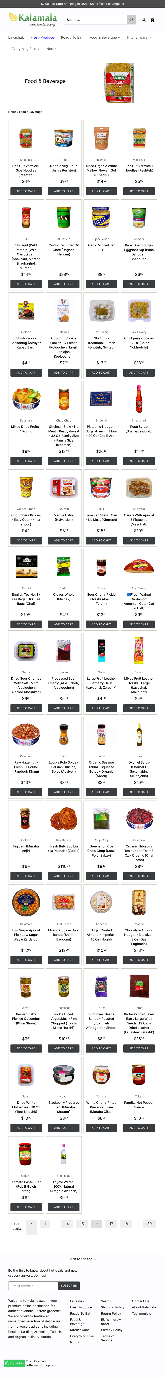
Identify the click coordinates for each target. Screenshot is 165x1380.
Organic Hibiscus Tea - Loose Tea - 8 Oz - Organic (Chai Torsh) (139, 850)
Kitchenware (79, 1330)
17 (111, 1224)
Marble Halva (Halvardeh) (64, 514)
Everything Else (82, 1336)
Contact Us (140, 1301)
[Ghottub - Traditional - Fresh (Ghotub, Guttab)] (101, 310)
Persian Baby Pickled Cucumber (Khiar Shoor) (26, 1015)
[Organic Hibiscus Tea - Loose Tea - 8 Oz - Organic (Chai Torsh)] (139, 818)
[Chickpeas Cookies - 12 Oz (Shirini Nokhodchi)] (139, 310)
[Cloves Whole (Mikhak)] (63, 567)
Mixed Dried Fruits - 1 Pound (26, 426)
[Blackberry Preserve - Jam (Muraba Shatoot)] (63, 1075)
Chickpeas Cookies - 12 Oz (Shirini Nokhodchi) (139, 339)
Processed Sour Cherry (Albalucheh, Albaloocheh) (63, 679)
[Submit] (131, 19)
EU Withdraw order (111, 1322)
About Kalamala (144, 1307)
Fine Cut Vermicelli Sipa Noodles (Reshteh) (26, 167)
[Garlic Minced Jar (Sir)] (101, 217)
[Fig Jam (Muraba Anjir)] (26, 818)
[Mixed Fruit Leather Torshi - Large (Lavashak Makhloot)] (139, 650)
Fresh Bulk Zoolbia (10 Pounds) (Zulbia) (63, 845)
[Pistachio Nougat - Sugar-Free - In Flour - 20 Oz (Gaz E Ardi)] (101, 399)
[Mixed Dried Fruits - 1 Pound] (26, 399)
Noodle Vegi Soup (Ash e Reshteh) (63, 165)
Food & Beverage (77, 1322)
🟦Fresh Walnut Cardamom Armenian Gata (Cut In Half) (139, 598)
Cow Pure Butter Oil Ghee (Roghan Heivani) (64, 246)
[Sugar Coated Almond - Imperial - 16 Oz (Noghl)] (101, 902)
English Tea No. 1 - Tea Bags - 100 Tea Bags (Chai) (26, 596)
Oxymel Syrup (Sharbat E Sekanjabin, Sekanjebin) (139, 766)
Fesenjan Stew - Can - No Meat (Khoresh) (101, 514)
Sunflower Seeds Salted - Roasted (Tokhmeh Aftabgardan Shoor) (101, 1018)
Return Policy (111, 1313)
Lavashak (77, 1301)
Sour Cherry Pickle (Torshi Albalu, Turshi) (101, 596)
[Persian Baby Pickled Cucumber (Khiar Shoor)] (26, 986)
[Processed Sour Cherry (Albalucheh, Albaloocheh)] (63, 650)
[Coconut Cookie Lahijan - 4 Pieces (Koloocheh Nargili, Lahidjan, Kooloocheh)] (63, 310)
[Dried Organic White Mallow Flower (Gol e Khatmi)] (101, 138)
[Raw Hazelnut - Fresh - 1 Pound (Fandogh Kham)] (26, 734)
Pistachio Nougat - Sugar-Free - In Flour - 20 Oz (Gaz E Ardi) (101, 428)
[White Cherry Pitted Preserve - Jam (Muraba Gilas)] (101, 1075)
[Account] (143, 19)
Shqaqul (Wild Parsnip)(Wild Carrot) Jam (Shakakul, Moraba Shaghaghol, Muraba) (26, 253)
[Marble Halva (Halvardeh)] (63, 487)
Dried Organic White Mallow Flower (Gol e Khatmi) (101, 167)
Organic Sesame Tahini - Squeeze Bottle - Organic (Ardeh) (101, 766)
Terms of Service (107, 1338)
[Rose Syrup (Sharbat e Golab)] (139, 399)
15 (82, 1224)
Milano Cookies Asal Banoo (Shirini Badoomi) (63, 931)
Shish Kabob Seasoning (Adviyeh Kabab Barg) (26, 339)
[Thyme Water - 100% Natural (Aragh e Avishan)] (63, 1154)
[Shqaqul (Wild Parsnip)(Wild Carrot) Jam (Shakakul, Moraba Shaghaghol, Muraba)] (26, 217)
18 (126, 1224)
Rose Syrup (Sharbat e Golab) (139, 426)
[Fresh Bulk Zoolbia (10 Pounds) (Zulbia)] (63, 818)
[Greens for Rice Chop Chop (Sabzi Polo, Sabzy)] (101, 818)
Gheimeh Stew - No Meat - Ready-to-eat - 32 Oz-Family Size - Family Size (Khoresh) (63, 433)
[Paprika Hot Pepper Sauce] (139, 1075)
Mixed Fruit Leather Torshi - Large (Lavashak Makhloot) (139, 682)
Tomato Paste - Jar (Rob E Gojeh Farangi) (26, 1183)
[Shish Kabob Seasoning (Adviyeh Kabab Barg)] (26, 310)
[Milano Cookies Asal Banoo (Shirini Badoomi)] (63, 902)
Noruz (74, 1342)
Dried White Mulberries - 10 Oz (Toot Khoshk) (26, 1104)
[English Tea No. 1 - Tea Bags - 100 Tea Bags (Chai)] (26, 567)
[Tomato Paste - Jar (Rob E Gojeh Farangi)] (26, 1154)
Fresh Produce (81, 1307)
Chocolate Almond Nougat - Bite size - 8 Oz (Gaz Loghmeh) (139, 934)
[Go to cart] (152, 19)
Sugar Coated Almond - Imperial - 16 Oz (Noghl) (101, 931)
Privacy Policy (112, 1330)
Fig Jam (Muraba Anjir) (26, 845)
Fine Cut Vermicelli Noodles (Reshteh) (139, 165)
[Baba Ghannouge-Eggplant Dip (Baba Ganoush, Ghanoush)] (139, 217)
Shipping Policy (113, 1307)
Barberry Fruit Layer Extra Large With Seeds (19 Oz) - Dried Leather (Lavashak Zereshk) (139, 1020)
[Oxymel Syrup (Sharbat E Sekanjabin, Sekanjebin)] (139, 734)
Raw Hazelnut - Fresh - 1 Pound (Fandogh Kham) (26, 763)
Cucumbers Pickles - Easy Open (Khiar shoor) (26, 516)
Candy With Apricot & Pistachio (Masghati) (139, 516)
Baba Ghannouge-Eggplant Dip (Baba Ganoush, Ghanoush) (139, 249)
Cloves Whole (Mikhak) (63, 594)
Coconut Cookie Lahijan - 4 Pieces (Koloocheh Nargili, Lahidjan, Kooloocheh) (63, 344)
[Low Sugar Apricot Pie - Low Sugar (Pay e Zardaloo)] (26, 902)
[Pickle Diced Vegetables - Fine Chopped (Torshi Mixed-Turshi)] (63, 986)
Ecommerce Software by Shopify (30, 1365)
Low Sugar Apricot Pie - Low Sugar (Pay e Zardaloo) (26, 931)
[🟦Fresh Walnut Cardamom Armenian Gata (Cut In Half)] (139, 567)
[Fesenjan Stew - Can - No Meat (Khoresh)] (101, 487)
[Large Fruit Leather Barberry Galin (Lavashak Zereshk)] (101, 650)
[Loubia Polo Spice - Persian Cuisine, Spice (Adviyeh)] (63, 734)
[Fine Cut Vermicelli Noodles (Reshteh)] (139, 138)
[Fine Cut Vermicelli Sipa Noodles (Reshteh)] (26, 138)
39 (149, 1224)
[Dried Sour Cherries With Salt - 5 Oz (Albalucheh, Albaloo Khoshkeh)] (26, 650)
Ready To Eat (80, 1313)
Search (106, 1301)
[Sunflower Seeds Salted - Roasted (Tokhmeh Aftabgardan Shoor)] (101, 986)
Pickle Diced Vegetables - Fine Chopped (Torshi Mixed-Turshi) (64, 1018)
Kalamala (40, 1361)
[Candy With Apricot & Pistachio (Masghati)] (139, 487)
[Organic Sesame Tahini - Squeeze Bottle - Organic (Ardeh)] (101, 734)
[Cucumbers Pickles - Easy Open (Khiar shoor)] (26, 487)
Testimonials (141, 1313)
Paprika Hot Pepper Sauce (139, 1102)
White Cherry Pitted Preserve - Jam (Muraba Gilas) (101, 1104)
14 (67, 1224)
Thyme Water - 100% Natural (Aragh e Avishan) (63, 1183)
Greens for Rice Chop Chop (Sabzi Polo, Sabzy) (101, 847)
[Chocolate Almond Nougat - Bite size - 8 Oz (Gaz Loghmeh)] (139, 902)
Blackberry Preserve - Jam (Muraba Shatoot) (63, 1104)
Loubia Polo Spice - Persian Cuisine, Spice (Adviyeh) (63, 763)
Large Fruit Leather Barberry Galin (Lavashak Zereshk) (101, 679)
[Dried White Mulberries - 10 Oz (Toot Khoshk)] (26, 1075)
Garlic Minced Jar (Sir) (101, 244)
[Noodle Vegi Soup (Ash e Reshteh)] (63, 138)
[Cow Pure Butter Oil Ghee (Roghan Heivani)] (63, 217)
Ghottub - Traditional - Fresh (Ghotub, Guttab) (101, 339)
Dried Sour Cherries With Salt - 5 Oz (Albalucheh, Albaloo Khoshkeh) (26, 682)
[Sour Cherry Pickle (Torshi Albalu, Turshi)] (101, 567)
